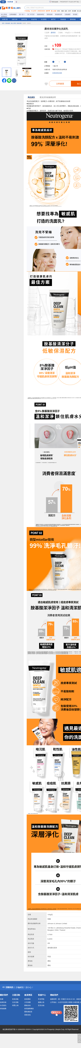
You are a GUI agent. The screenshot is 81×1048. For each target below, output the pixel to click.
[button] (14, 80)
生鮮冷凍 (14, 19)
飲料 (69, 11)
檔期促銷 (49, 14)
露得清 (53, 32)
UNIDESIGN (41, 11)
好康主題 (5, 19)
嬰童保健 (73, 19)
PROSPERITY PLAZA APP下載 (69, 2)
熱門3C (53, 19)
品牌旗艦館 (12, 14)
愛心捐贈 (53, 11)
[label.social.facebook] (4, 80)
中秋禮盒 (27, 11)
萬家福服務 (54, 2)
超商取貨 (4, 16)
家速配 (75, 14)
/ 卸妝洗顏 (19, 23)
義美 (66, 11)
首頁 (3, 23)
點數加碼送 (40, 14)
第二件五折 (30, 14)
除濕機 (74, 11)
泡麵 (62, 11)
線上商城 (4, 14)
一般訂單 (55, 66)
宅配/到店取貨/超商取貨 (59, 69)
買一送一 (22, 14)
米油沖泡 (34, 19)
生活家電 (43, 19)
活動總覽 (67, 14)
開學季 (48, 11)
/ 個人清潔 (13, 23)
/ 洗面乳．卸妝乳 (26, 23)
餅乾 (58, 11)
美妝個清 (63, 19)
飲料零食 (24, 19)
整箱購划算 (58, 14)
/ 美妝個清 (7, 23)
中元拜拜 (33, 11)
